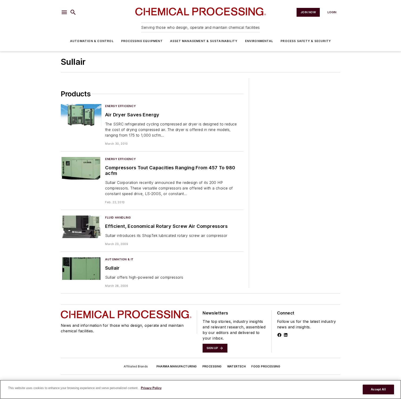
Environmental (259, 41)
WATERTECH (236, 366)
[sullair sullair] (81, 268)
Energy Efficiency (120, 106)
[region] (200, 389)
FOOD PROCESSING (265, 366)
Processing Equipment (142, 41)
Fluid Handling (118, 217)
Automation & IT (119, 259)
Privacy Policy (151, 388)
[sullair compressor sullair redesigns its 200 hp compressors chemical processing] (81, 168)
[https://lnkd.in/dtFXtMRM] (285, 335)
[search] (73, 12)
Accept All (378, 389)
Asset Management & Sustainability (204, 41)
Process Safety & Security (306, 41)
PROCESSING (212, 366)
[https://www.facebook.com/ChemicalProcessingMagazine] (279, 335)
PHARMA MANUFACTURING (176, 366)
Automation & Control (92, 41)
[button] (64, 12)
